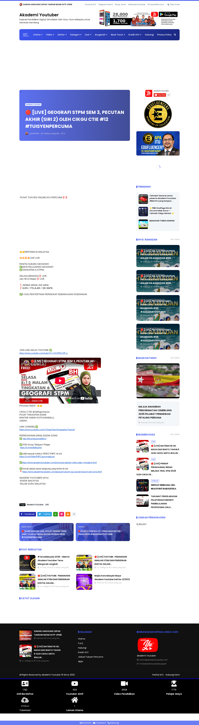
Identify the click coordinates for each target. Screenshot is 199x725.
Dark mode (175, 8)
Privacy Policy (164, 37)
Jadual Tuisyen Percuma (90, 659)
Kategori (74, 37)
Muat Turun (117, 37)
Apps (80, 663)
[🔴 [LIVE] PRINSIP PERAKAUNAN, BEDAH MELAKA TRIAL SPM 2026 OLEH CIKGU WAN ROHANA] (142, 471)
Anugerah (100, 37)
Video (49, 37)
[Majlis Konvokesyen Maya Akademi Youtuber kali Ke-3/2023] (84, 591)
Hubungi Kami (173, 677)
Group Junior (120, 8)
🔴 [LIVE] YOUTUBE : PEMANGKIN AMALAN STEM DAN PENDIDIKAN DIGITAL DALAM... (110, 563)
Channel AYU (90, 8)
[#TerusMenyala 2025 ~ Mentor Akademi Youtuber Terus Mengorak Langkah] (27, 572)
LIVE (21, 4)
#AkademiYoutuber (136, 8)
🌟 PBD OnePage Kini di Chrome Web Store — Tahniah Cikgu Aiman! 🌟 (161, 213)
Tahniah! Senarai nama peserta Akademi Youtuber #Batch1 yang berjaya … (162, 200)
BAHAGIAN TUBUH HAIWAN (162, 223)
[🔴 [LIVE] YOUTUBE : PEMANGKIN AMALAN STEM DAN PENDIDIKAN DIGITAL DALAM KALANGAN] (84, 572)
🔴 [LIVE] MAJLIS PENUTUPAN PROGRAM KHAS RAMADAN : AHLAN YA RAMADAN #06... (157, 257)
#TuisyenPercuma (155, 8)
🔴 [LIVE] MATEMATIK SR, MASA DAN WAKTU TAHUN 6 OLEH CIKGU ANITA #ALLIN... (66, 4)
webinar (155, 483)
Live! (87, 37)
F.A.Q (80, 645)
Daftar (61, 37)
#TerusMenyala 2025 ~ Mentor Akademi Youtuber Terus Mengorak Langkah (54, 563)
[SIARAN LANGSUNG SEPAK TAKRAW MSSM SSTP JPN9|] (25, 643)
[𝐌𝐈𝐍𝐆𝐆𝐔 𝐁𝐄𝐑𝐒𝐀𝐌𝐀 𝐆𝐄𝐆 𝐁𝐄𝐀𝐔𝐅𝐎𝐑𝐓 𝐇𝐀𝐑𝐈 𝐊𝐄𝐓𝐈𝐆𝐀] (142, 493)
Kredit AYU (133, 37)
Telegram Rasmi (105, 8)
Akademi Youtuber (39, 17)
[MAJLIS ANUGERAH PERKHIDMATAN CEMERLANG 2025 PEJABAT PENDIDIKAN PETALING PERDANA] (158, 383)
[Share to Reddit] (67, 516)
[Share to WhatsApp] (55, 516)
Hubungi (149, 37)
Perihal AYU (158, 677)
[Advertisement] (99, 66)
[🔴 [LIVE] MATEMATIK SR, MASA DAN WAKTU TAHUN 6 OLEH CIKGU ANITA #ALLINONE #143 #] (27, 5)
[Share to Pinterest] (61, 516)
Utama (36, 37)
